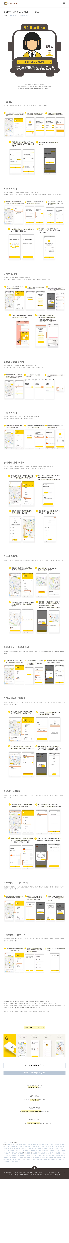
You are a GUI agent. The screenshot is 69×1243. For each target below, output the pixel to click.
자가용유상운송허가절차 (12, 1155)
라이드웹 (54, 1146)
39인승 (62, 1144)
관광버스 (38, 1146)
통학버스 (21, 1157)
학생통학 (28, 1159)
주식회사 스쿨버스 (37, 1155)
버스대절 (10, 1148)
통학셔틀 (37, 1157)
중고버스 (45, 1155)
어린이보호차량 (19, 1152)
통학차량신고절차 (20, 1159)
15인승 (8, 1144)
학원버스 (33, 1159)
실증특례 (33, 1150)
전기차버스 (23, 1155)
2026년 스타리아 (33, 1144)
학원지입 (61, 1159)
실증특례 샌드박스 (41, 1150)
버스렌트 (16, 1148)
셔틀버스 (34, 1148)
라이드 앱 (48, 1146)
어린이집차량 (44, 1152)
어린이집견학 (27, 1152)
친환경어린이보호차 (57, 1155)
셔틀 (30, 1148)
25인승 (53, 1144)
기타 (8, 1142)
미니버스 (60, 1146)
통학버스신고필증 (29, 1157)
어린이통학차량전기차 (26, 1154)
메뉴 (63, 3)
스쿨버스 (46, 1148)
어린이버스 (11, 1152)
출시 (50, 1155)
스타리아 (57, 1148)
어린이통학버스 (52, 1152)
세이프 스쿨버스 (23, 1148)
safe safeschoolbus (17, 1146)
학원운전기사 (54, 1159)
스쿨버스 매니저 (24, 15)
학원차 (12, 1161)
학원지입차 (7, 1161)
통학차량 (42, 1157)
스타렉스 (51, 1148)
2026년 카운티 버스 (44, 1144)
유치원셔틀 (57, 1154)
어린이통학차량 (14, 1154)
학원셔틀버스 (46, 1159)
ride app (6, 1146)
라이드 (43, 1146)
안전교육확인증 (51, 1150)
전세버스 (29, 1155)
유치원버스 (51, 1154)
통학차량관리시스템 (9, 1159)
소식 (11, 1142)
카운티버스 (15, 1157)
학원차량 (17, 1161)
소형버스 (40, 1148)
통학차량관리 (49, 1157)
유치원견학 (44, 1154)
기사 (5, 1142)
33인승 (57, 1144)
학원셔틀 (39, 1159)
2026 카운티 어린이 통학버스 (19, 1144)
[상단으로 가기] (34, 1168)
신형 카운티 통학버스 (24, 1150)
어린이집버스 (36, 1152)
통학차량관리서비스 (59, 1157)
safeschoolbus (30, 1146)
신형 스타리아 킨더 (12, 1150)
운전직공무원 (36, 1154)
